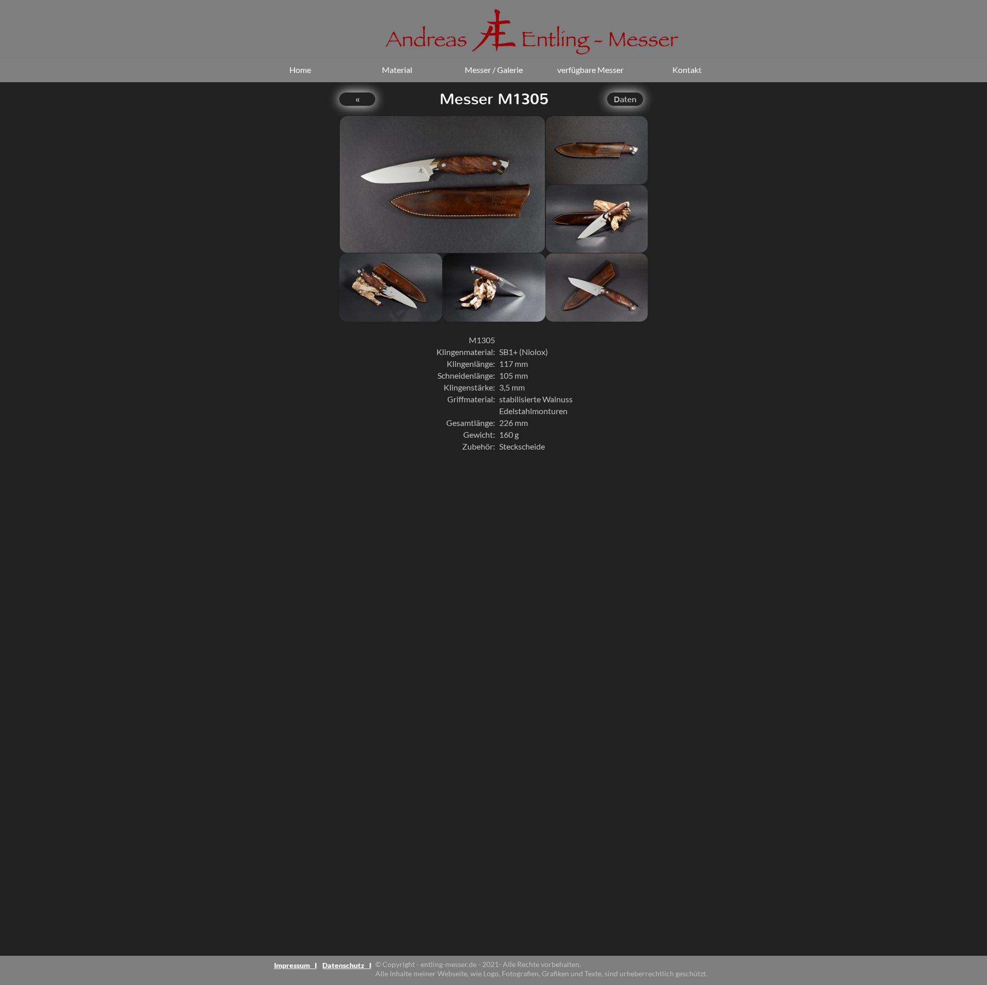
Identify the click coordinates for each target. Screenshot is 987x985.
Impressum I (295, 965)
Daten (625, 99)
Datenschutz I (346, 965)
